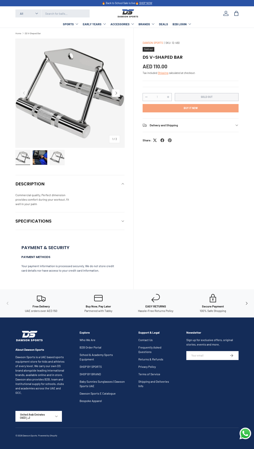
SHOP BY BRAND (90, 374)
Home (18, 33)
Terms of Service (149, 374)
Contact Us (145, 340)
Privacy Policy (147, 366)
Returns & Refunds (150, 359)
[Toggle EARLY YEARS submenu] (104, 24)
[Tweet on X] (155, 140)
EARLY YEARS (92, 24)
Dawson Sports (30, 435)
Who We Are (87, 340)
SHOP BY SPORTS (91, 366)
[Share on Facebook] (162, 140)
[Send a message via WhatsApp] (245, 433)
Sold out (207, 96)
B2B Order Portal (90, 347)
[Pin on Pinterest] (169, 140)
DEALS (163, 24)
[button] (236, 13)
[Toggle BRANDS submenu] (153, 24)
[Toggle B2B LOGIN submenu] (189, 24)
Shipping (163, 72)
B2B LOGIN (180, 24)
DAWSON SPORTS (153, 42)
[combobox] (52, 13)
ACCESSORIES (120, 24)
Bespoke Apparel (91, 401)
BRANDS (144, 24)
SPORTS (68, 24)
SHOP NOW (145, 3)
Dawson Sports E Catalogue (98, 393)
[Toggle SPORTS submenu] (77, 24)
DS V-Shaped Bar (33, 33)
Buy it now (191, 108)
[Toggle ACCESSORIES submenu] (132, 24)
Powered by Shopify (47, 435)
